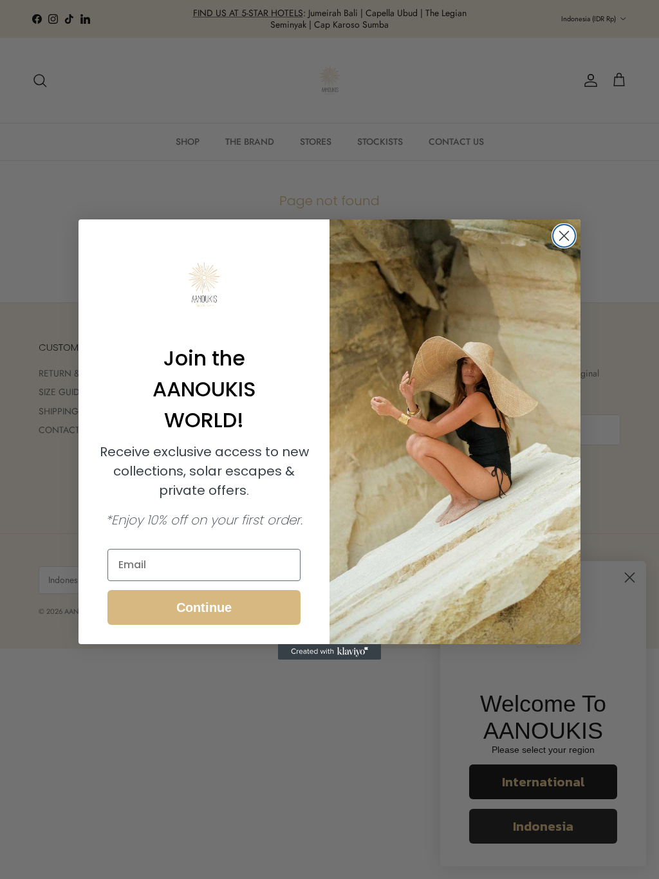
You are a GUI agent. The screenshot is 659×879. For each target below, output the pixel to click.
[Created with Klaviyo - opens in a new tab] (329, 652)
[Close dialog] (564, 236)
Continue (204, 607)
